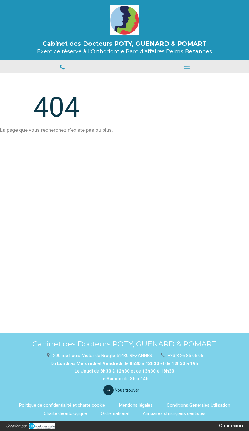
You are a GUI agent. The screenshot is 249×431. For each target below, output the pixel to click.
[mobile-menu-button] (186, 67)
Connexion (231, 426)
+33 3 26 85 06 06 (185, 355)
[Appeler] (62, 66)
